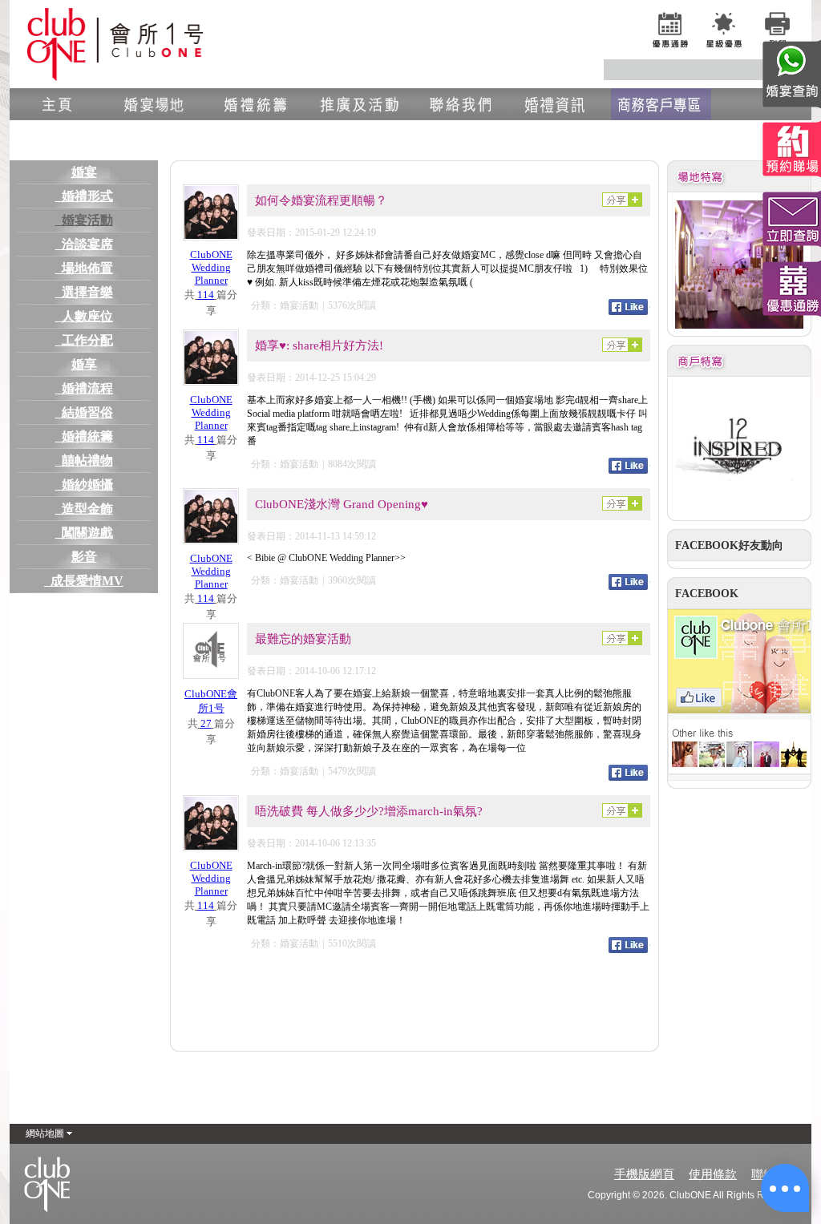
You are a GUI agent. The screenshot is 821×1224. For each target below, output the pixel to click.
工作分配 (84, 340)
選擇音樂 (84, 292)
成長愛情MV (83, 581)
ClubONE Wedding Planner (211, 267)
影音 (84, 557)
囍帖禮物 (84, 460)
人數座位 (84, 316)
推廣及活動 (360, 104)
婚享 (84, 364)
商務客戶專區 (661, 104)
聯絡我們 (460, 104)
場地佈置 (84, 268)
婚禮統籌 (260, 104)
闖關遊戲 (84, 532)
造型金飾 (84, 508)
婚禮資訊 (561, 104)
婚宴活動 (84, 220)
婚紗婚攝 (84, 484)
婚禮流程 (84, 388)
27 (206, 723)
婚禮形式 (84, 196)
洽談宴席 (84, 244)
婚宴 (84, 172)
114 (205, 295)
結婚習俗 (84, 412)
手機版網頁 (644, 1174)
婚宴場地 (160, 104)
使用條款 (713, 1174)
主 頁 (60, 104)
